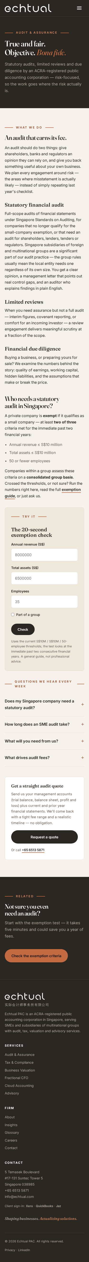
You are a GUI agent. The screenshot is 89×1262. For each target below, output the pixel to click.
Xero (29, 1206)
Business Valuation (20, 1070)
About (10, 1117)
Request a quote (44, 837)
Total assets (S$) (24, 568)
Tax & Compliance (19, 1062)
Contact (11, 1148)
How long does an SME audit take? (37, 724)
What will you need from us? (31, 741)
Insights (11, 1125)
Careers (11, 1140)
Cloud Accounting (19, 1086)
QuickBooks (44, 1206)
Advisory (12, 1093)
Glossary (12, 1132)
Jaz (58, 1206)
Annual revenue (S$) (28, 544)
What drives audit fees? (27, 757)
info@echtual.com (19, 1197)
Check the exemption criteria (36, 956)
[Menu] (79, 8)
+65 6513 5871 (33, 850)
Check (23, 629)
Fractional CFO (16, 1078)
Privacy (10, 1250)
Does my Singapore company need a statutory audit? (39, 704)
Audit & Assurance (19, 1055)
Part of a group (28, 615)
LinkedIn (24, 1250)
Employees (20, 591)
